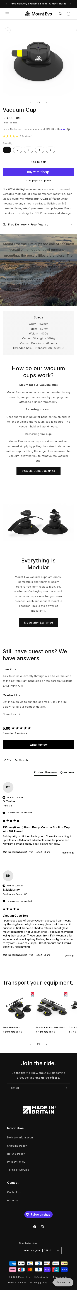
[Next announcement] (70, 4)
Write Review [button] (38, 744)
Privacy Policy (16, 1161)
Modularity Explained (38, 622)
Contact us (14, 1192)
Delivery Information (20, 1137)
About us (12, 1200)
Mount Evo (24, 1277)
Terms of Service (18, 1169)
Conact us (9, 714)
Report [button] (38, 852)
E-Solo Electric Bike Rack (50, 1027)
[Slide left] (31, 102)
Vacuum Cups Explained (38, 471)
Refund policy (42, 1277)
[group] (38, 728)
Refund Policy (16, 1153)
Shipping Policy (17, 1145)
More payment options (38, 180)
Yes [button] (31, 852)
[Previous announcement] (7, 4)
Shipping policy (38, 1282)
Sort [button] (6, 760)
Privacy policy (61, 1277)
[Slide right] (46, 102)
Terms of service (17, 1282)
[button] (7, 14)
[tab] (45, 773)
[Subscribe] (66, 1088)
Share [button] (47, 852)
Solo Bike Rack (11, 1027)
